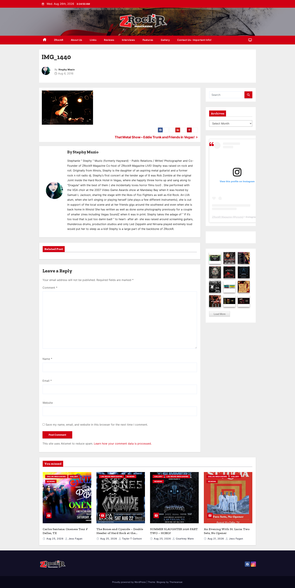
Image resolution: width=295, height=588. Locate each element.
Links (93, 39)
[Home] (44, 40)
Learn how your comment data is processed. (123, 443)
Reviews (109, 39)
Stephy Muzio (66, 69)
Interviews (128, 39)
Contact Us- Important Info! (194, 39)
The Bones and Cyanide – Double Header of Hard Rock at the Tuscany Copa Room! (119, 533)
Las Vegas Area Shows (111, 476)
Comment (50, 287)
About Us (76, 39)
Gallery (165, 39)
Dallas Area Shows (56, 476)
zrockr (239, 217)
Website (48, 402)
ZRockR (58, 39)
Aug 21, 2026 (216, 538)
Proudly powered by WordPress (129, 582)
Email (47, 380)
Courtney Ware (184, 538)
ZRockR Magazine (222, 217)
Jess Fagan (75, 538)
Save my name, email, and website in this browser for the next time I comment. (97, 424)
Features (148, 39)
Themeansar (175, 582)
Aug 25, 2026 (55, 538)
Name (47, 359)
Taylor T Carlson (131, 538)
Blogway (161, 582)
